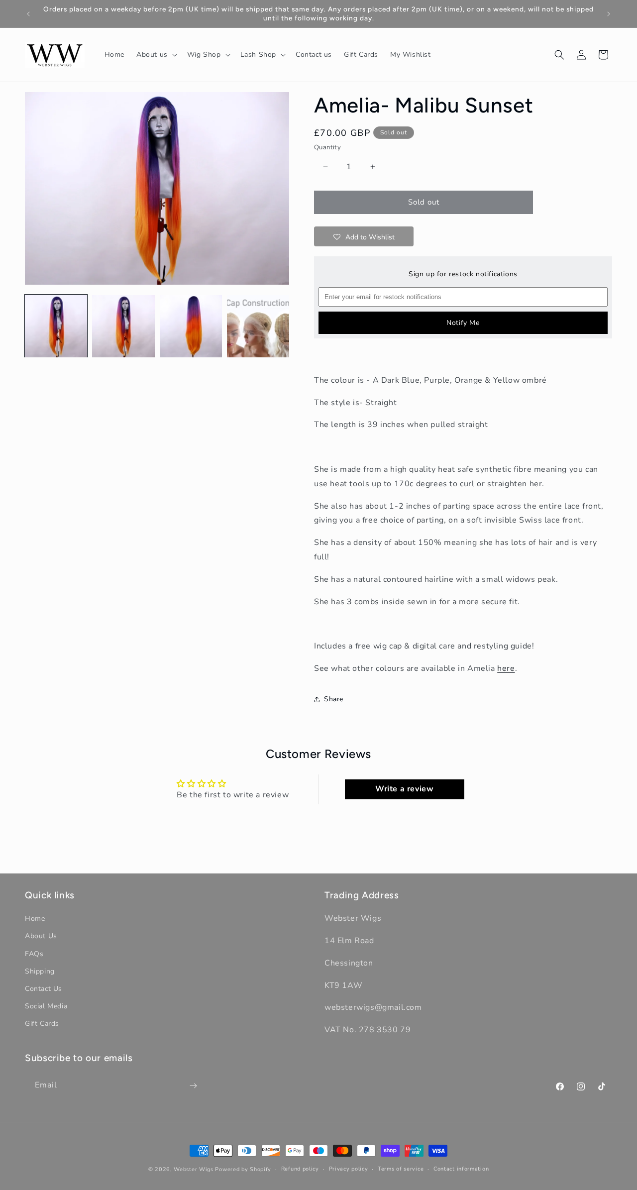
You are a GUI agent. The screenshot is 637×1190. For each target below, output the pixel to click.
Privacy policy (348, 1169)
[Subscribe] (193, 1086)
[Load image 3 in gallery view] (191, 326)
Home (35, 919)
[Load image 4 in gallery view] (258, 326)
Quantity (327, 147)
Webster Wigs (193, 1169)
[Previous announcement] (28, 13)
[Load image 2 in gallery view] (123, 326)
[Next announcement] (609, 13)
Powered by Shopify (243, 1169)
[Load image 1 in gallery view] (56, 326)
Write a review (404, 788)
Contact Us (43, 988)
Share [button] (333, 699)
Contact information (461, 1169)
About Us (41, 936)
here (506, 668)
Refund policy (300, 1169)
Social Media (46, 1006)
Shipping (40, 971)
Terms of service (401, 1169)
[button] (155, 54)
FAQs (34, 954)
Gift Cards (42, 1024)
